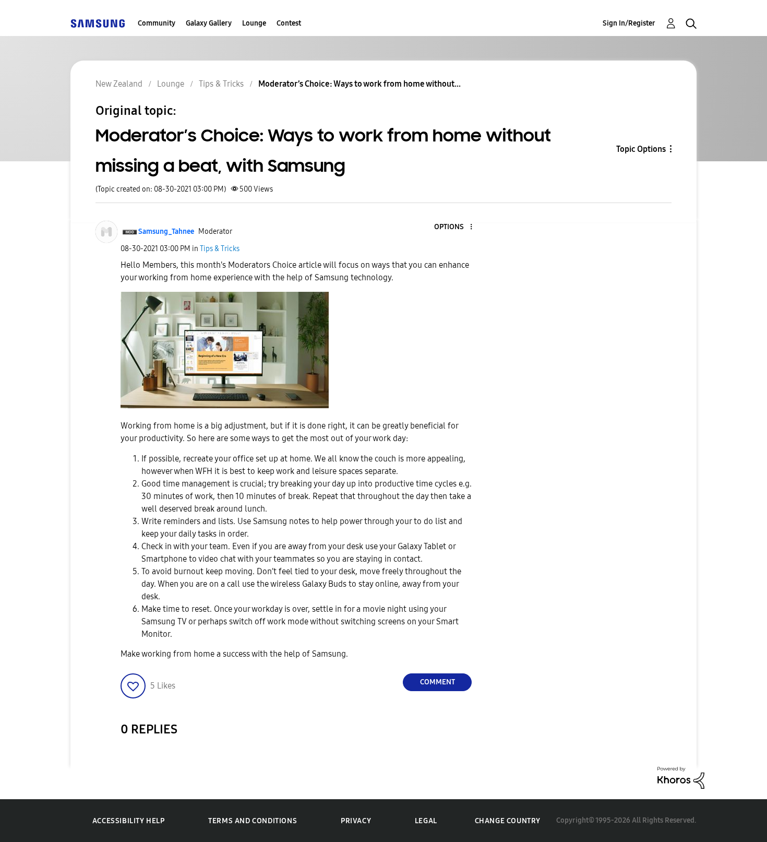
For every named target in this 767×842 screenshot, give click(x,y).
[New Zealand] (97, 23)
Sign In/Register (629, 23)
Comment (437, 682)
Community (156, 23)
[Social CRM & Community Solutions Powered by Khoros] (680, 777)
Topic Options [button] (641, 149)
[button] (454, 227)
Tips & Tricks (219, 248)
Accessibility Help (128, 820)
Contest (289, 23)
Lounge (254, 23)
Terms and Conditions (252, 820)
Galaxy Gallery (209, 23)
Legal (426, 820)
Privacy (356, 820)
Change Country (508, 820)
